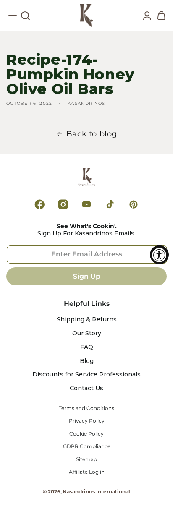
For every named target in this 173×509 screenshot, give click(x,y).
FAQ (86, 347)
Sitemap (86, 459)
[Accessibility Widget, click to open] (159, 254)
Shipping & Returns (87, 319)
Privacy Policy (87, 421)
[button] (12, 17)
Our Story (86, 333)
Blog (87, 361)
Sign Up (86, 276)
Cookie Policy (86, 434)
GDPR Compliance (86, 446)
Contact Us (86, 388)
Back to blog (91, 133)
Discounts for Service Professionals (86, 374)
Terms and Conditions (86, 408)
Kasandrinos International (96, 491)
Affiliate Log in (87, 472)
